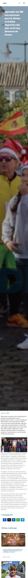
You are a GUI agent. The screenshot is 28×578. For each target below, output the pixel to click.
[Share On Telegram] (22, 519)
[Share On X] (9, 519)
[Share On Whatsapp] (18, 519)
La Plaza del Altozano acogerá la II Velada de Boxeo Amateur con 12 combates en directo (13, 545)
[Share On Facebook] (5, 519)
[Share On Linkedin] (13, 519)
